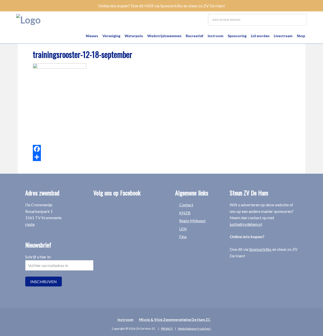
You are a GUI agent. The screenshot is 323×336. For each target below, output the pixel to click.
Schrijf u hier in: (38, 256)
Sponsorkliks (260, 249)
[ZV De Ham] (28, 20)
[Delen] (118, 157)
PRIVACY (167, 328)
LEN (183, 228)
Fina (182, 236)
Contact (186, 204)
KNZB (185, 212)
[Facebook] (118, 149)
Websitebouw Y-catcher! (194, 328)
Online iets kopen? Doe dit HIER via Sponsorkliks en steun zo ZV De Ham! (161, 5)
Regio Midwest (192, 220)
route (30, 224)
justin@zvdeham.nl (246, 224)
